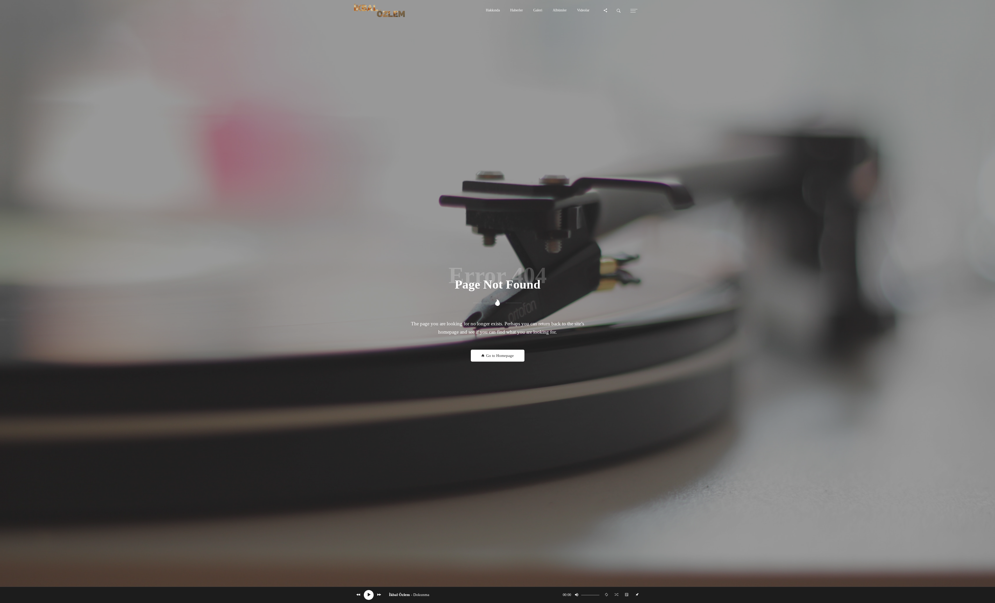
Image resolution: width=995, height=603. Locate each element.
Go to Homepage (499, 356)
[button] (493, 10)
